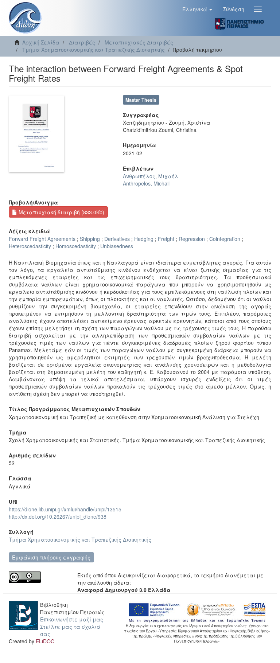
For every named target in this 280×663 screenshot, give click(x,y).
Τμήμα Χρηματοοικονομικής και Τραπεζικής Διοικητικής (93, 49)
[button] (197, 9)
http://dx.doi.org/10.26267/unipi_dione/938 (57, 516)
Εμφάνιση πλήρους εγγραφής (51, 557)
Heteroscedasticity (30, 246)
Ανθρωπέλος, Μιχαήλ (150, 176)
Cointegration (224, 238)
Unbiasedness (116, 246)
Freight (166, 238)
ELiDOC (45, 641)
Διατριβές (82, 42)
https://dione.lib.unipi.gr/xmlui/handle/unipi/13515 (65, 509)
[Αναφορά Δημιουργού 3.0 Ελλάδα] (37, 577)
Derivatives (117, 238)
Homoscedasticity (75, 246)
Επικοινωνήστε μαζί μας (71, 619)
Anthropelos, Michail (146, 183)
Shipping (90, 238)
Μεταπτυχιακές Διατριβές (139, 42)
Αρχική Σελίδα (40, 42)
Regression (192, 238)
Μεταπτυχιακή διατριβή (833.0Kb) (60, 212)
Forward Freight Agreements (42, 238)
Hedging (143, 238)
